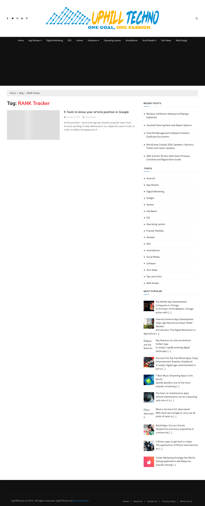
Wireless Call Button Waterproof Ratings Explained (167, 115)
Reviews (150, 237)
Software (151, 263)
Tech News (166, 40)
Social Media (148, 40)
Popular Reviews (155, 231)
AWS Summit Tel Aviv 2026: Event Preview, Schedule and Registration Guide (168, 157)
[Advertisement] (102, 64)
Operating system (112, 40)
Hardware (92, 40)
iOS (148, 218)
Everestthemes (81, 500)
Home (21, 40)
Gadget (150, 198)
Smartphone (132, 40)
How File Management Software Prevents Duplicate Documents (168, 135)
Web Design (181, 40)
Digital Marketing (54, 40)
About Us (137, 501)
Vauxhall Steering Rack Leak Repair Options (169, 125)
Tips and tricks (154, 276)
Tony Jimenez (90, 117)
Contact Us (152, 501)
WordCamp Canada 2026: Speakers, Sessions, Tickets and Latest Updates (170, 146)
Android (150, 178)
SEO (70, 40)
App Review (34, 40)
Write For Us (186, 501)
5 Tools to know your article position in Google (96, 112)
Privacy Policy (168, 501)
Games (79, 40)
